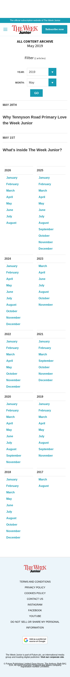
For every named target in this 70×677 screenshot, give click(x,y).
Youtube (35, 616)
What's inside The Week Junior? (32, 150)
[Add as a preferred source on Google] (35, 640)
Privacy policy (35, 587)
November (46, 242)
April (9, 197)
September (46, 229)
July (9, 216)
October (44, 235)
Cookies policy (35, 593)
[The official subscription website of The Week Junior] (24, 29)
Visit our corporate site (52, 657)
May (9, 203)
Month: (19, 83)
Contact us (35, 598)
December (46, 248)
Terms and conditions (35, 581)
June (9, 209)
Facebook (35, 610)
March (10, 190)
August (11, 222)
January (11, 177)
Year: (20, 72)
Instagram (35, 604)
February (12, 184)
